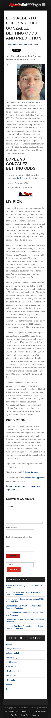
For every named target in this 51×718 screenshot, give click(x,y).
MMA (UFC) (11, 667)
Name (11, 527)
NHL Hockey (11, 680)
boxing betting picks (34, 477)
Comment (10, 506)
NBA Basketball (12, 671)
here (41, 178)
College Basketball (13, 648)
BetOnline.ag (22, 178)
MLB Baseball (11, 662)
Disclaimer (35, 715)
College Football (12, 653)
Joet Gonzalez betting (18, 486)
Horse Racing (11, 657)
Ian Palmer (14, 44)
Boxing (24, 44)
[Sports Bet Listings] (25, 7)
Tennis (8, 689)
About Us (14, 715)
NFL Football (11, 676)
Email (19, 537)
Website (9, 546)
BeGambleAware (14, 711)
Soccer (9, 685)
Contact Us (24, 715)
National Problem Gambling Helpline (34, 711)
